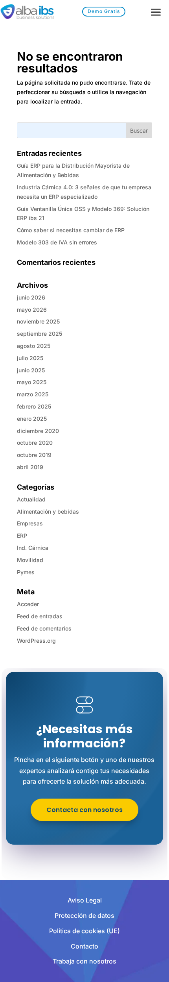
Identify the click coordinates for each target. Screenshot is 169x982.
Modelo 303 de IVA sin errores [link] (57, 242)
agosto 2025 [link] (33, 345)
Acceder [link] (28, 604)
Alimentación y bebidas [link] (48, 511)
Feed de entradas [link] (39, 616)
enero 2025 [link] (32, 418)
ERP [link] (22, 535)
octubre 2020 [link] (35, 442)
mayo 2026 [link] (32, 309)
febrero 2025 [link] (34, 406)
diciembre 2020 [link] (38, 430)
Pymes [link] (26, 572)
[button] (139, 130)
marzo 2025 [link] (32, 394)
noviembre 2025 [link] (38, 321)
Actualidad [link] (31, 499)
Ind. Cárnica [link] (32, 547)
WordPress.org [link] (36, 640)
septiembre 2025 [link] (39, 333)
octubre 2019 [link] (34, 454)
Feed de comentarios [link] (44, 628)
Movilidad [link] (30, 560)
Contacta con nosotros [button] (84, 809)
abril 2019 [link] (30, 467)
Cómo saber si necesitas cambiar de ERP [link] (71, 230)
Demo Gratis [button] (104, 11)
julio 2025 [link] (30, 358)
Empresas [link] (30, 523)
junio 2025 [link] (31, 370)
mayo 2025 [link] (31, 382)
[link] (27, 13)
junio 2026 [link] (31, 297)
